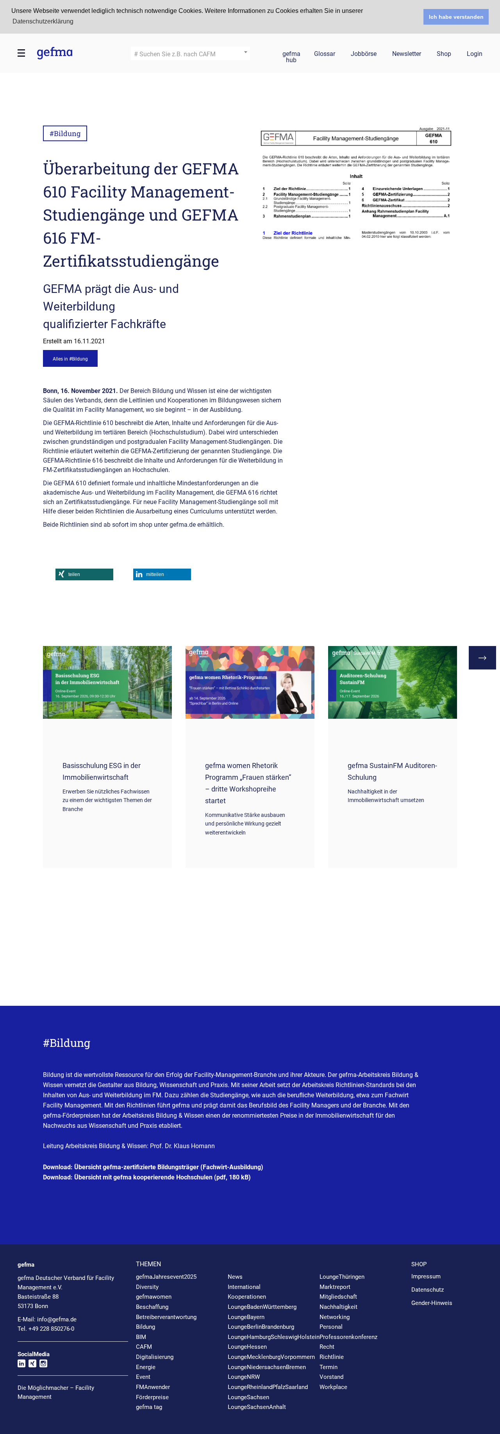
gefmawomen (153, 1296)
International (244, 1286)
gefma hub (291, 55)
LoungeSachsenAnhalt (257, 1407)
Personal (331, 1326)
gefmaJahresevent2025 (166, 1276)
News (235, 1276)
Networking (335, 1317)
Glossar (324, 54)
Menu (21, 53)
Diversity (147, 1286)
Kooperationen (247, 1296)
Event (143, 1376)
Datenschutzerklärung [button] (42, 21)
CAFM (144, 1346)
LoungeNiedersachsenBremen (267, 1367)
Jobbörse (364, 54)
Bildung (145, 1326)
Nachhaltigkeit (338, 1306)
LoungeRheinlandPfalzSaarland (268, 1387)
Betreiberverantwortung (166, 1317)
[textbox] (190, 54)
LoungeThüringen (342, 1276)
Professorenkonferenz (348, 1337)
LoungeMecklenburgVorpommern (271, 1356)
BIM (141, 1337)
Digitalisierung (154, 1356)
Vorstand (331, 1376)
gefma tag (149, 1407)
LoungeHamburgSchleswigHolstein (274, 1337)
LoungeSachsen (248, 1397)
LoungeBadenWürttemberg (262, 1306)
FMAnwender (153, 1387)
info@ (57, 1319)
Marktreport (335, 1286)
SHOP (419, 1264)
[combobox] (190, 53)
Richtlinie (332, 1356)
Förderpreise (152, 1397)
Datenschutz (427, 1289)
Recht (327, 1346)
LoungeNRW (244, 1376)
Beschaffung (152, 1306)
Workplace (333, 1387)
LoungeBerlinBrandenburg (261, 1326)
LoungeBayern (246, 1317)
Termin (329, 1367)
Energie (145, 1367)
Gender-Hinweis (431, 1303)
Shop (444, 54)
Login (474, 54)
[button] (84, 574)
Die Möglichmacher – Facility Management (56, 1392)
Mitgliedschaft (338, 1296)
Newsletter (406, 54)
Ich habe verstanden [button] (456, 17)
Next (482, 657)
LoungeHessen (247, 1346)
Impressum (426, 1276)
